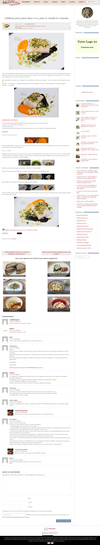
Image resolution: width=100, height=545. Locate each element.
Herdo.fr (12, 373)
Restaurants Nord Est (82, 234)
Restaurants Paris (81, 220)
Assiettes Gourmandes (87, 92)
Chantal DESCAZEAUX (30, 24)
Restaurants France (82, 223)
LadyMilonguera (14, 320)
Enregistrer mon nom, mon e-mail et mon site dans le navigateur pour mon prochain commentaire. (27, 511)
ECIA (10, 337)
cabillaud (16, 26)
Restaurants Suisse (81, 239)
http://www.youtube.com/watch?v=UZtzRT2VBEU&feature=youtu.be (26, 367)
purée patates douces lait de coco (35, 26)
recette (43, 26)
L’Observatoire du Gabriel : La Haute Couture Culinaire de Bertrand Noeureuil (88, 197)
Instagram (13, 238)
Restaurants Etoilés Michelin (84, 245)
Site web (30, 506)
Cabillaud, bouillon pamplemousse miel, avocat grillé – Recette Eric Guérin (87, 172)
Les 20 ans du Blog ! (85, 131)
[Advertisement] (36, 12)
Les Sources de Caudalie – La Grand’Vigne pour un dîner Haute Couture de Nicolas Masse (90, 105)
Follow (6, 233)
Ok (48, 543)
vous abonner (17, 517)
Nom (29, 498)
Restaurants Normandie (83, 237)
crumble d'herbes (22, 26)
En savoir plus (68, 541)
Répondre (18, 321)
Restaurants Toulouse (82, 218)
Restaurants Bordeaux (82, 215)
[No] (98, 540)
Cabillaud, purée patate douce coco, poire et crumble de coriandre (21, 230)
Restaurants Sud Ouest (82, 226)
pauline (11, 328)
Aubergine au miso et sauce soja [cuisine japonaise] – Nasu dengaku (87, 187)
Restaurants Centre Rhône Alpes (85, 229)
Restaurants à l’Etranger (83, 242)
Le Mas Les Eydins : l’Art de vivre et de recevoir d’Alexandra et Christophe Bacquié (89, 119)
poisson (27, 26)
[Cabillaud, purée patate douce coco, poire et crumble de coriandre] (36, 71)
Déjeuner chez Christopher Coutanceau (89, 154)
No (52, 543)
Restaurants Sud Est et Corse (84, 231)
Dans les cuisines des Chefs (84, 248)
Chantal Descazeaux (21, 410)
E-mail (30, 502)
